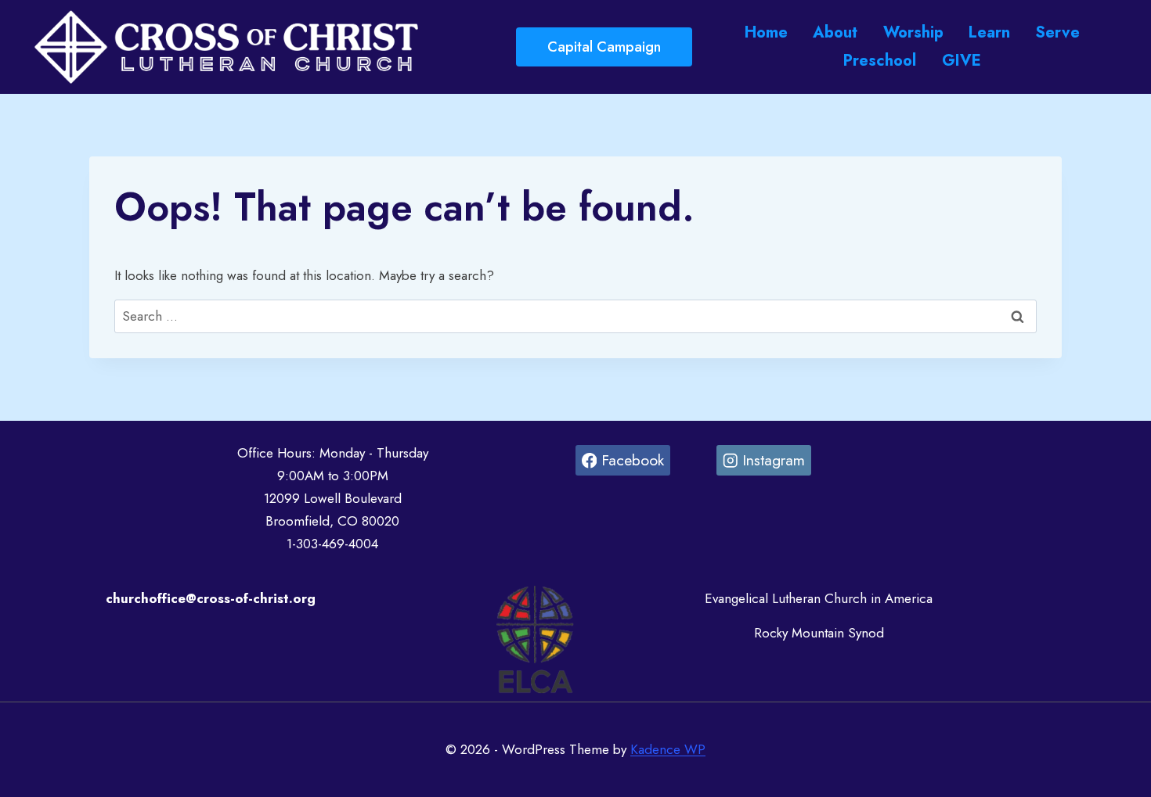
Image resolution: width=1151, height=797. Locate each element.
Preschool (879, 60)
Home (766, 32)
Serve (1057, 32)
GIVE (961, 60)
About (835, 32)
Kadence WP (667, 749)
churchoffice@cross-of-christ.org (211, 598)
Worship (913, 32)
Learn (989, 32)
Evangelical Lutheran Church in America (819, 598)
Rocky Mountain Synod (819, 632)
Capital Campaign (604, 47)
